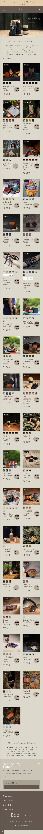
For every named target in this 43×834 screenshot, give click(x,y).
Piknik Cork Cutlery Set (8, 515)
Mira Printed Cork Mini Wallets (8, 361)
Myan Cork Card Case (27, 658)
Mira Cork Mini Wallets (8, 474)
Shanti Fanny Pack (27, 203)
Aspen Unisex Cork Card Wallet (28, 88)
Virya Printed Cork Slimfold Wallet (28, 126)
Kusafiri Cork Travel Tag (28, 621)
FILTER (8, 58)
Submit (21, 787)
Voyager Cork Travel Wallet (28, 550)
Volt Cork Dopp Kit (26, 437)
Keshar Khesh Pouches (6, 622)
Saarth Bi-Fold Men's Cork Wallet (27, 475)
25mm (5, 275)
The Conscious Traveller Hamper (27, 399)
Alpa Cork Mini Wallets (28, 322)
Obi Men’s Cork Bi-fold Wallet (28, 239)
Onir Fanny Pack (7, 164)
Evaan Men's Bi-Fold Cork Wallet (28, 361)
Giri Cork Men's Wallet (8, 731)
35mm (31, 278)
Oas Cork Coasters (26, 692)
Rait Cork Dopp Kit (7, 585)
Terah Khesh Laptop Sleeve (8, 659)
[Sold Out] (11, 71)
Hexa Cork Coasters (7, 550)
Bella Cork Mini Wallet (7, 203)
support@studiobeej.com (29, 2)
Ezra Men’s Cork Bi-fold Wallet (8, 239)
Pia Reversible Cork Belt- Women (7, 281)
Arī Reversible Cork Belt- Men (27, 284)
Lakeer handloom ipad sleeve (7, 125)
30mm (11, 275)
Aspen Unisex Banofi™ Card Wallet (8, 88)
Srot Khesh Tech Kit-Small (27, 513)
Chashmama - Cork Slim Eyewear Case (28, 166)
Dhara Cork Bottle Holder (8, 325)
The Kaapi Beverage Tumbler (7, 438)
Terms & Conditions (21, 825)
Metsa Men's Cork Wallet (8, 397)
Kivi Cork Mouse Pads (27, 585)
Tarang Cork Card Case (8, 695)
